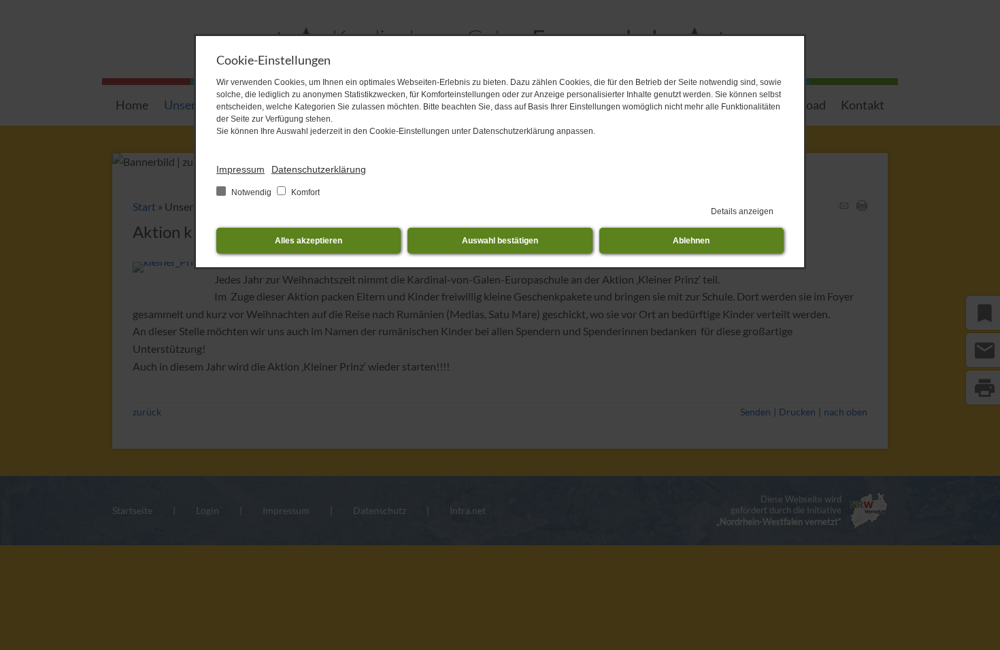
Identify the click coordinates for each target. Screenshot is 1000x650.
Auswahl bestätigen (500, 240)
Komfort (304, 192)
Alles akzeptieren (308, 240)
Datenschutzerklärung (318, 169)
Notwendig (251, 192)
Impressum (240, 169)
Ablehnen (691, 240)
